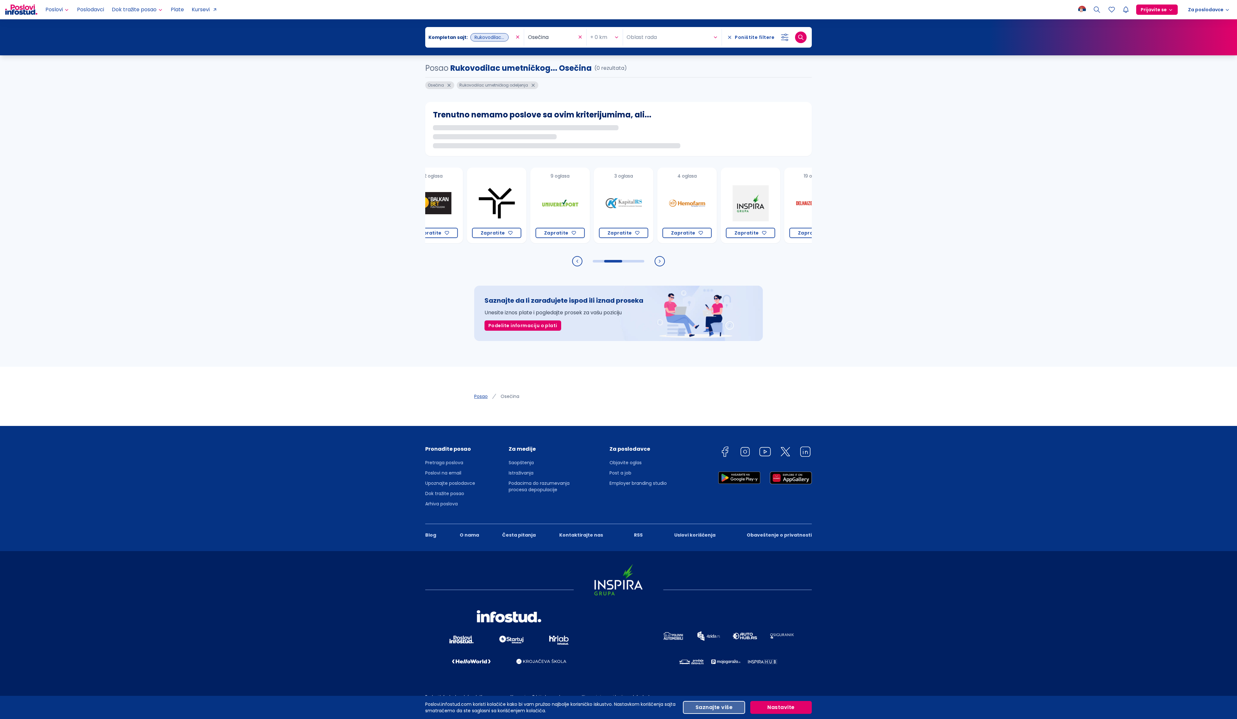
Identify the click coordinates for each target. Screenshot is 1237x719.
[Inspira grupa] (723, 205)
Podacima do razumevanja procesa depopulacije (539, 486)
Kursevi (201, 9)
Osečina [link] (510, 396)
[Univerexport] (533, 205)
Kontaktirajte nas (581, 535)
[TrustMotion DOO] (470, 205)
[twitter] (785, 452)
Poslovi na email (443, 473)
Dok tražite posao (444, 493)
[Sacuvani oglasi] (1112, 9)
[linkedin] (805, 452)
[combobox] (471, 37)
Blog (430, 535)
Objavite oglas (625, 462)
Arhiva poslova (441, 504)
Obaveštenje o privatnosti (779, 535)
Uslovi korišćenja (694, 535)
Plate (177, 9)
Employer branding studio (638, 483)
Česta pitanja (519, 535)
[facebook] (724, 452)
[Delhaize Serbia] (787, 205)
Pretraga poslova (444, 462)
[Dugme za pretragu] (801, 37)
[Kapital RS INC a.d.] (597, 205)
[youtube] (765, 452)
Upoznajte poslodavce (450, 483)
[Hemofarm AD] (660, 205)
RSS (638, 535)
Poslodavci (90, 9)
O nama (469, 535)
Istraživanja (521, 473)
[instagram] (745, 452)
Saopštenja (521, 462)
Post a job (620, 473)
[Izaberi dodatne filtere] (785, 37)
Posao (481, 396)
